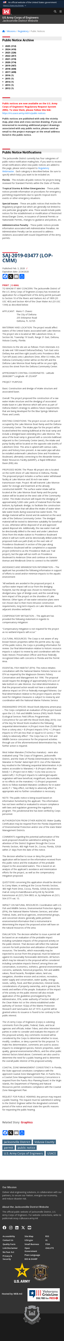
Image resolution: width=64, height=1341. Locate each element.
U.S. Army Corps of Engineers (23, 1153)
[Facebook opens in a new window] (4, 1227)
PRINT (5, 285)
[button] (15, 5)
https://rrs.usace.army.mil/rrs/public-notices (24, 113)
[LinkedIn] (16, 1227)
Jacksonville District (17, 1142)
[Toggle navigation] (59, 11)
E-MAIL (15, 285)
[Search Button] (54, 11)
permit (8, 1147)
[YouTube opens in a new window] (29, 1227)
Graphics (27, 1122)
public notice (26, 1147)
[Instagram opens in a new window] (10, 1227)
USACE (51, 1153)
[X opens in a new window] (23, 1227)
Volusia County (44, 1142)
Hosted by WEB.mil (12, 1293)
